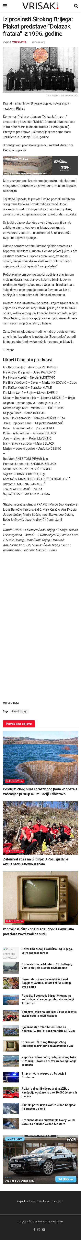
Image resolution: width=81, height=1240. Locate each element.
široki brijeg (19, 711)
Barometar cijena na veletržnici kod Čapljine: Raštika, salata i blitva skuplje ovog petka (47, 983)
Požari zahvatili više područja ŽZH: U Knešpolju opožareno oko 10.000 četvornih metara (49, 1092)
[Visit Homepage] (40, 6)
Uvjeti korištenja (26, 1201)
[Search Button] (76, 6)
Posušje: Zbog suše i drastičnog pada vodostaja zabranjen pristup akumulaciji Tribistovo (48, 999)
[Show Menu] (5, 6)
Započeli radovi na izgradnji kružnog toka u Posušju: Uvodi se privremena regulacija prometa (49, 1061)
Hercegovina (14, 781)
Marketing (44, 1201)
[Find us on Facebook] (34, 1229)
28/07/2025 (38, 41)
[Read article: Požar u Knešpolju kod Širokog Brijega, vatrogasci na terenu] (11, 952)
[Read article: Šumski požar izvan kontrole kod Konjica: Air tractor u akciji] (11, 1108)
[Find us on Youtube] (43, 1229)
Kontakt (58, 1201)
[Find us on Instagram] (38, 1229)
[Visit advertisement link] (40, 165)
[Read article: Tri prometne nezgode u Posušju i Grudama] (11, 1077)
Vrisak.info (19, 41)
